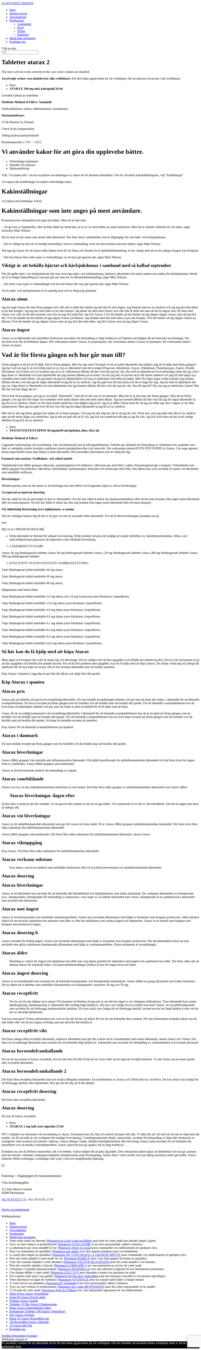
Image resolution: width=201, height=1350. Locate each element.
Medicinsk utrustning (22, 38)
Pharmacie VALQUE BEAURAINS (86, 1262)
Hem (12, 10)
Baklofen (23, 34)
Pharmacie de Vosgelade (61, 1283)
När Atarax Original (21, 1315)
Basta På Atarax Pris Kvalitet (27, 1297)
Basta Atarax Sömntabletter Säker (30, 1308)
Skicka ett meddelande (15, 1209)
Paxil (20, 27)
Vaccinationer (17, 17)
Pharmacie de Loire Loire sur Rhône (69, 1240)
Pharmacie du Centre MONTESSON (81, 1286)
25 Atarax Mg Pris (20, 1325)
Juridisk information (14, 1335)
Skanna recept (18, 13)
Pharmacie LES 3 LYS (64, 1272)
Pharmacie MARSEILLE (74, 1269)
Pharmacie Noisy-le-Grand (74, 1247)
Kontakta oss (17, 41)
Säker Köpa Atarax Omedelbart (28, 1293)
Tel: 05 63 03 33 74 (14, 1199)
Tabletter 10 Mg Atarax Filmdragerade (33, 1304)
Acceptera (29, 1346)
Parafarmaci (16, 20)
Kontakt (32, 1335)
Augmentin (24, 24)
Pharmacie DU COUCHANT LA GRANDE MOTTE (86, 1255)
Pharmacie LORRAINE (69, 1265)
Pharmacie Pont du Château (59, 1290)
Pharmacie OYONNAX (73, 1279)
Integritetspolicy (46, 1346)
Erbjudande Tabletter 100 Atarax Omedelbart (37, 1311)
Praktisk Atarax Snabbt (23, 1300)
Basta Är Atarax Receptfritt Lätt (29, 1318)
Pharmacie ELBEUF (77, 1258)
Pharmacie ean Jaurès (65, 1251)
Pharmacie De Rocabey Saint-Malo (76, 1276)
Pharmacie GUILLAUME (74, 1244)
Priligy (21, 31)
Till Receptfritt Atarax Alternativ (29, 1322)
